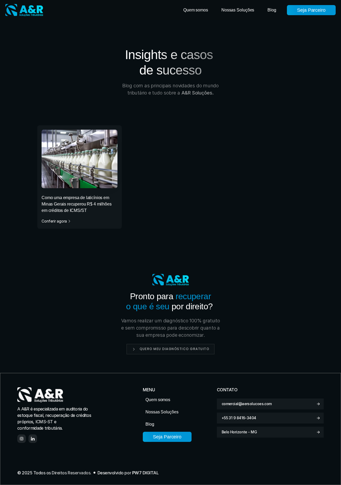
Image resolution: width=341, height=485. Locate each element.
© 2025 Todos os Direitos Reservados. (54, 472)
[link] (79, 177)
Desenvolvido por (128, 472)
